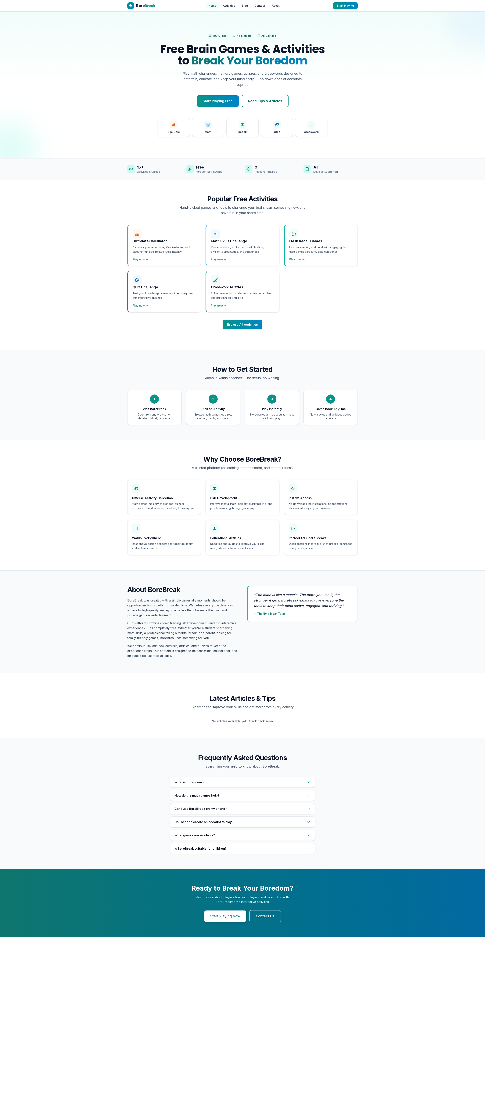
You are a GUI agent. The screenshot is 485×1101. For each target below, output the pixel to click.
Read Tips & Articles (265, 101)
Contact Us (265, 916)
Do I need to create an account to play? (203, 822)
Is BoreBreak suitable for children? (200, 848)
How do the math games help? (196, 795)
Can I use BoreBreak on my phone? (200, 809)
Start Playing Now (225, 916)
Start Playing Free (218, 101)
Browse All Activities (242, 324)
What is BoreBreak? (189, 782)
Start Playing (345, 5)
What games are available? (194, 835)
